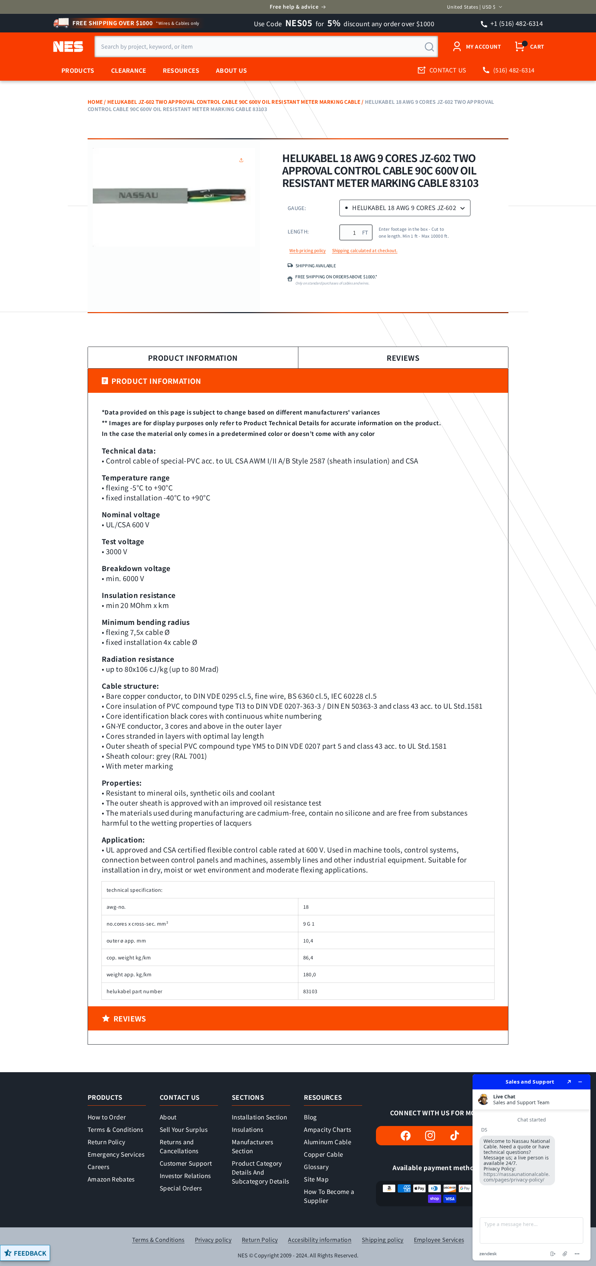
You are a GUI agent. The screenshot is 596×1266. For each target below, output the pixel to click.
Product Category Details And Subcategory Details (260, 1172)
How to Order (107, 1117)
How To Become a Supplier (329, 1196)
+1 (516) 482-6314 (516, 23)
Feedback (30, 1252)
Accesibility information (319, 1239)
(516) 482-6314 (514, 70)
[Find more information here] (531, 1167)
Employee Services (439, 1239)
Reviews (403, 357)
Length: (298, 231)
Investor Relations (185, 1175)
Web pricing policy (307, 250)
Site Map (316, 1179)
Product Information (193, 357)
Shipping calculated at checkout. (365, 250)
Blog (310, 1117)
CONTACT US (447, 70)
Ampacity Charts (327, 1129)
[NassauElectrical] (67, 46)
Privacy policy (213, 1239)
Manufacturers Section (252, 1146)
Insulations (247, 1129)
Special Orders (181, 1188)
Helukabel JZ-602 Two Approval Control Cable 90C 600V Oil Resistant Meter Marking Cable (233, 101)
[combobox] (266, 47)
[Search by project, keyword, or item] (429, 47)
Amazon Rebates (111, 1179)
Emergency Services (116, 1154)
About (168, 1117)
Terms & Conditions (115, 1129)
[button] (242, 160)
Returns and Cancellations (179, 1146)
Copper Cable (323, 1154)
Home (95, 101)
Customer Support (186, 1163)
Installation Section (259, 1117)
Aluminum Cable (327, 1141)
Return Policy (106, 1141)
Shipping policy (383, 1239)
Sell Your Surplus (184, 1129)
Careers (98, 1166)
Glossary (316, 1166)
